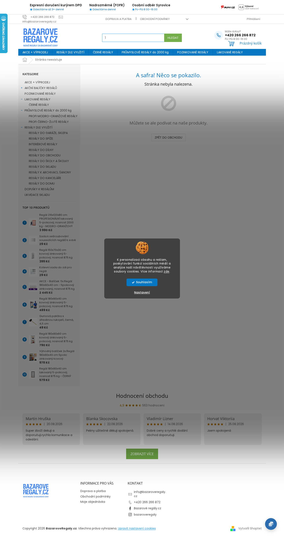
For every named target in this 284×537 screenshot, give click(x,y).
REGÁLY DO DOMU (42, 183)
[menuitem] (35, 52)
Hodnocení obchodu (142, 395)
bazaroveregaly (145, 514)
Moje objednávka (92, 502)
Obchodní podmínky (155, 19)
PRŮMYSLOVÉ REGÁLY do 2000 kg (48, 110)
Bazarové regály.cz (147, 508)
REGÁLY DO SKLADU (42, 167)
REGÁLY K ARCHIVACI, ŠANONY (50, 172)
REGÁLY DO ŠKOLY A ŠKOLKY (49, 161)
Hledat (173, 38)
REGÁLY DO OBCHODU (45, 155)
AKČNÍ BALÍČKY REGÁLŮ (41, 88)
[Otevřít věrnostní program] (271, 524)
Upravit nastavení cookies (137, 528)
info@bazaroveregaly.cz (150, 494)
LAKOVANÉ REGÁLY (37, 99)
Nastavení (142, 292)
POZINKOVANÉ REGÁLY (40, 94)
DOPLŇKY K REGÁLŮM (39, 189)
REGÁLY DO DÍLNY (41, 150)
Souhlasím (144, 282)
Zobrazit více (142, 454)
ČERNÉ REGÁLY (39, 105)
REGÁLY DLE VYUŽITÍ (38, 127)
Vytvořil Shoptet (250, 528)
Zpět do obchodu (168, 137)
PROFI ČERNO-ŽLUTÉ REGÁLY (49, 122)
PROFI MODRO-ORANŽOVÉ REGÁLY (53, 116)
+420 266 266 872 (147, 502)
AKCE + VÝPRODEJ (37, 82)
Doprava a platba (119, 19)
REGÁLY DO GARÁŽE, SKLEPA (48, 133)
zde (166, 272)
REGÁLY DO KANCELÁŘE (45, 178)
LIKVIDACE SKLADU (37, 195)
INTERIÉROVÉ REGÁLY (43, 144)
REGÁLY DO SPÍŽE (41, 138)
